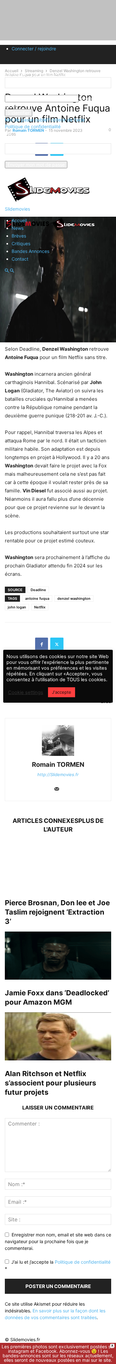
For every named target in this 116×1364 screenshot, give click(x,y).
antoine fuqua (37, 598)
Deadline (38, 590)
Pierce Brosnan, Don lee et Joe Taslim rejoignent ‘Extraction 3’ (57, 912)
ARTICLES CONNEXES (45, 820)
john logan (17, 607)
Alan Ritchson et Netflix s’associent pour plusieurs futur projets (50, 1082)
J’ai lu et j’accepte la (58, 1265)
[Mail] (56, 789)
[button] (7, 270)
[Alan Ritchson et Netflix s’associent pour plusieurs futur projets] (58, 1036)
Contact (20, 259)
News (18, 228)
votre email (16, 157)
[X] (56, 644)
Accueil (19, 220)
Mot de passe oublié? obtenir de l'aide (45, 119)
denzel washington (74, 598)
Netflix (39, 607)
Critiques (21, 243)
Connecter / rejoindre (34, 48)
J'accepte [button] (61, 692)
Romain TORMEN (58, 764)
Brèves (19, 235)
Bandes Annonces (30, 251)
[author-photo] (58, 755)
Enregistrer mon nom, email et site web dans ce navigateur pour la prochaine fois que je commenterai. (58, 1241)
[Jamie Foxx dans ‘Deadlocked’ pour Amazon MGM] (58, 956)
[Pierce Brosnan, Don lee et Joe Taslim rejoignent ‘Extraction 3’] (58, 865)
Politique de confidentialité (33, 126)
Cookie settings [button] (25, 692)
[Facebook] (41, 644)
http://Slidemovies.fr (58, 774)
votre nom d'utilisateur (28, 91)
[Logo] (28, 230)
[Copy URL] (72, 644)
